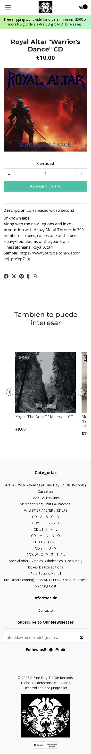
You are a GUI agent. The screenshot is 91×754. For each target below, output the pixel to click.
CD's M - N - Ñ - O (45, 535)
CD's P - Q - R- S (45, 542)
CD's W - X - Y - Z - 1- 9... (45, 554)
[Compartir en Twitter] (13, 276)
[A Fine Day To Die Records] (46, 7)
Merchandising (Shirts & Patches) (46, 504)
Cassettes (45, 491)
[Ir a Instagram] (57, 650)
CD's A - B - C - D (45, 516)
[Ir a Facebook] (51, 650)
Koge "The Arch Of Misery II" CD (44, 416)
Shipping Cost (45, 586)
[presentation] (9, 392)
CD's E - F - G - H (45, 523)
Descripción (14, 210)
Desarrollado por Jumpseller (45, 688)
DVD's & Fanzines (46, 497)
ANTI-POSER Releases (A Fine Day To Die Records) (45, 485)
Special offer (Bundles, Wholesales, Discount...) (45, 561)
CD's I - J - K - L (46, 529)
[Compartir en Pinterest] (21, 276)
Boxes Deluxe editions (45, 567)
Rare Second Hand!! (45, 573)
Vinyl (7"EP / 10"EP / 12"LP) (45, 510)
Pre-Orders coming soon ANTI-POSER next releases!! (45, 579)
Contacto (45, 610)
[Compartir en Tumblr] (28, 276)
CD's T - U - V (45, 548)
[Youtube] (63, 650)
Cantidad (45, 163)
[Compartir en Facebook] (6, 276)
